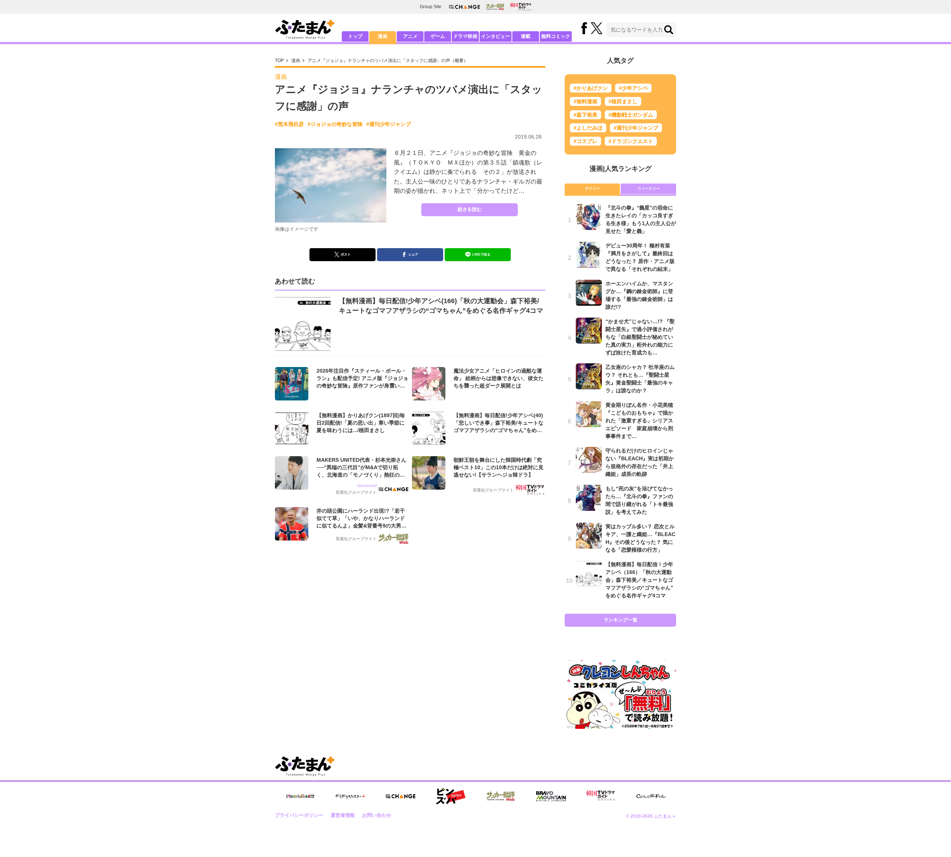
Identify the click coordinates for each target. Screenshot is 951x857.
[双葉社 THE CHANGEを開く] (464, 7)
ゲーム (438, 36)
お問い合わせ (376, 815)
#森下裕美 (585, 115)
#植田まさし (622, 101)
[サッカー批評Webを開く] (495, 7)
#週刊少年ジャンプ (388, 124)
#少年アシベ (633, 88)
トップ (355, 36)
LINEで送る (481, 254)
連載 (525, 36)
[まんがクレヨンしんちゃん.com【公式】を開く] (300, 796)
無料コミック (555, 36)
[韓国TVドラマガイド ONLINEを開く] (520, 7)
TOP (279, 60)
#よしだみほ (588, 128)
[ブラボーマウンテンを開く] (551, 796)
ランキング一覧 (620, 620)
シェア (413, 254)
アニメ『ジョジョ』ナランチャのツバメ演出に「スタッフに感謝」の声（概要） (388, 60)
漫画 (382, 36)
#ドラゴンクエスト (630, 141)
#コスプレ (585, 141)
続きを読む (470, 209)
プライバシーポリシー (299, 815)
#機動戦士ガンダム (630, 115)
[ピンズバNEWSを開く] (450, 796)
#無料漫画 (585, 101)
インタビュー (495, 36)
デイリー (592, 188)
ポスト (346, 254)
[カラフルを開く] (651, 796)
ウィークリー (648, 188)
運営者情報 (343, 815)
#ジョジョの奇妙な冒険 (335, 124)
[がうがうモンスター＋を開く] (350, 796)
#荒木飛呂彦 (289, 124)
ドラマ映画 (465, 36)
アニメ (410, 36)
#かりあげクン (591, 88)
